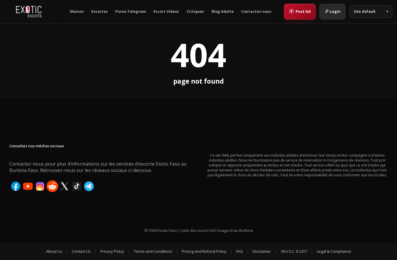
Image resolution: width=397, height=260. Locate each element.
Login (335, 11)
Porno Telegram (130, 11)
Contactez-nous (256, 11)
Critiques (195, 11)
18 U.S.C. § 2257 (293, 251)
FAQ (239, 251)
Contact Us (81, 251)
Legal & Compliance (334, 251)
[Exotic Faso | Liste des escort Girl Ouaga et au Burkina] (29, 11)
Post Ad (300, 11)
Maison (77, 11)
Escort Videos (166, 11)
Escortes (99, 11)
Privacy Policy (112, 251)
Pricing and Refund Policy (204, 251)
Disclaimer (262, 251)
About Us (54, 251)
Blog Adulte (223, 11)
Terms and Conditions (153, 251)
